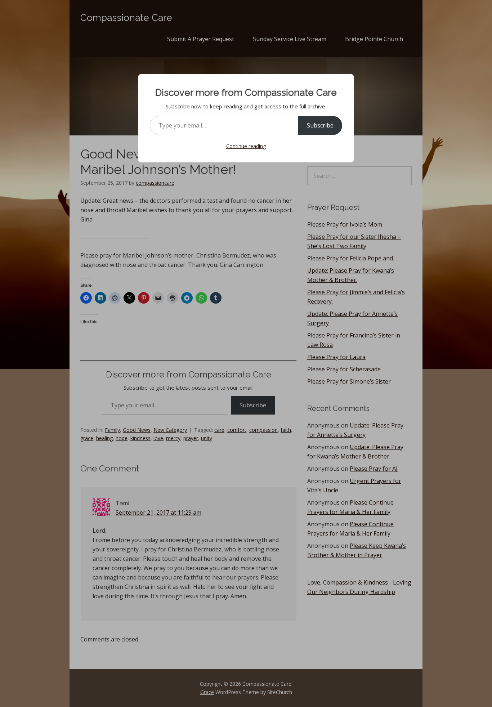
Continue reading (246, 146)
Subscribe (320, 125)
